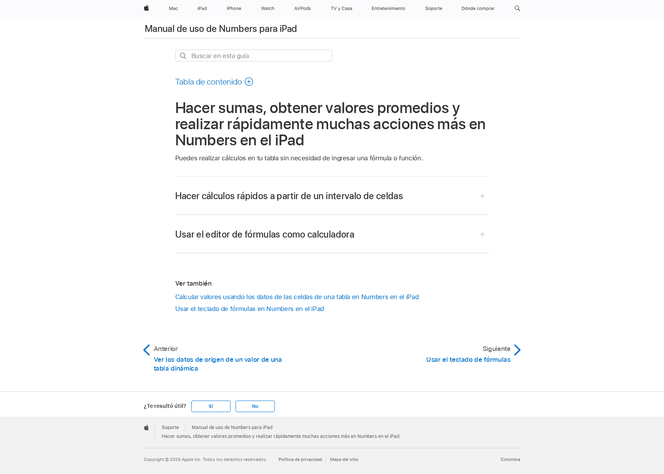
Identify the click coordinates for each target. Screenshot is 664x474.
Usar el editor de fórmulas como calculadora (264, 234)
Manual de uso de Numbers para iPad (221, 28)
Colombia (510, 459)
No (255, 406)
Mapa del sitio (344, 459)
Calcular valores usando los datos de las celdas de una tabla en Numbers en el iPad (297, 297)
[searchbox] (253, 56)
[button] (517, 8)
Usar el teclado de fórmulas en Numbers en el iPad (249, 309)
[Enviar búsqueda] (183, 56)
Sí (211, 406)
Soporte (170, 427)
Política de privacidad (300, 459)
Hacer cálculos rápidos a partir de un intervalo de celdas (289, 195)
